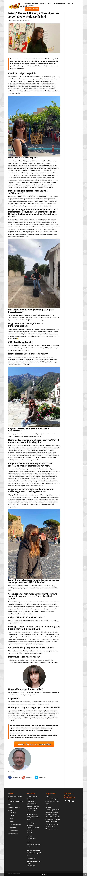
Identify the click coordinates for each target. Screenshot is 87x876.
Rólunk (70, 3)
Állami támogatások (15, 824)
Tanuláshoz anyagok (59, 3)
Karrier (11, 821)
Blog (49, 3)
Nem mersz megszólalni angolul (34, 3)
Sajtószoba (13, 827)
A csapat (12, 815)
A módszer (12, 813)
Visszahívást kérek (32, 8)
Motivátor (27, 20)
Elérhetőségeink (14, 830)
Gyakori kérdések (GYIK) (16, 801)
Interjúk (22, 20)
